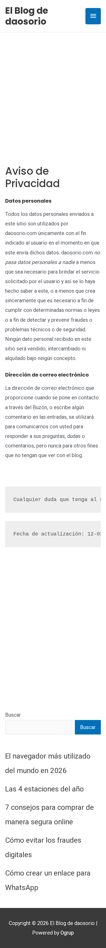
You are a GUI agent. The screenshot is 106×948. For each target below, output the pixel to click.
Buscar (13, 715)
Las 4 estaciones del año (44, 789)
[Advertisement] (53, 88)
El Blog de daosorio (26, 16)
